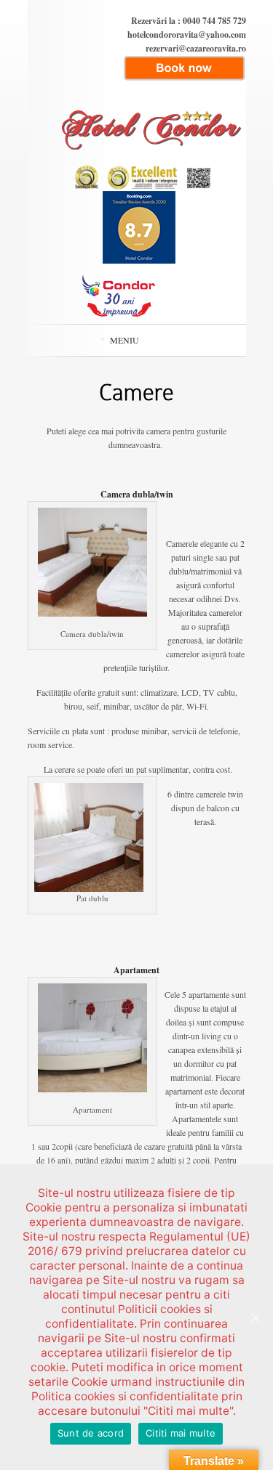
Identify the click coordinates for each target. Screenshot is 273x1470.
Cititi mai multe (180, 1433)
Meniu (124, 340)
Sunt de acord (91, 1433)
